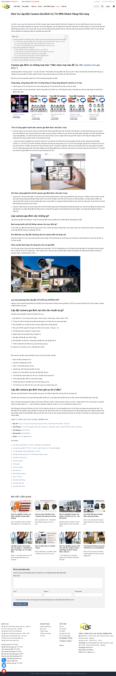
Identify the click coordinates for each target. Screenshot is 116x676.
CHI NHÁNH (97, 1)
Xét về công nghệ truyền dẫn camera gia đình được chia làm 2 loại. (35, 43)
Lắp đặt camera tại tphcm (37, 115)
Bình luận (16, 576)
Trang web (78, 591)
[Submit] (102, 6)
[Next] (104, 109)
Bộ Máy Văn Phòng (19, 480)
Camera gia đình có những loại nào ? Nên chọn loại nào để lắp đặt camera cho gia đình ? (40, 39)
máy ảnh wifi (17, 470)
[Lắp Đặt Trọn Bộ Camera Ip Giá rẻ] (96, 103)
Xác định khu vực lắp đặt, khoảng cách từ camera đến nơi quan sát (35, 52)
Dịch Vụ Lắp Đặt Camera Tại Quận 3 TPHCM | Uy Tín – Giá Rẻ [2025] (69, 516)
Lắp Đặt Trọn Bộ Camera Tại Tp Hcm (76, 115)
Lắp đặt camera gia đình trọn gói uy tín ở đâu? (27, 60)
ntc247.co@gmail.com (25, 436)
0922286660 (25, 433)
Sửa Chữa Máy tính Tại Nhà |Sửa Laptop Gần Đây (93, 515)
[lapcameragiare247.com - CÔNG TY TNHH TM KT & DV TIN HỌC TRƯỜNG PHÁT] (6, 6)
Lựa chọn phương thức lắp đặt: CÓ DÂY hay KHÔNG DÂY (32, 56)
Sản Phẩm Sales (49, 6)
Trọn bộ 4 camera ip (18, 114)
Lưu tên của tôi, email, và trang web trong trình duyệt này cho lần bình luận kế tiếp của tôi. (45, 600)
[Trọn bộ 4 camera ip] (19, 103)
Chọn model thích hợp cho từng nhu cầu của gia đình (31, 54)
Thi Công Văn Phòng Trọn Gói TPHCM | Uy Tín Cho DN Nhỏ (94, 547)
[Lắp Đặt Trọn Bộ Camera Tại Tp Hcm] (77, 103)
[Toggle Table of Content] (65, 36)
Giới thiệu (17, 6)
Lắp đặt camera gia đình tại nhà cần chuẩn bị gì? (28, 58)
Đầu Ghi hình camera (19, 474)
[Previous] (11, 109)
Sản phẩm (25, 6)
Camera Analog (18, 467)
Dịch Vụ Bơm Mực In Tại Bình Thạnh (45, 547)
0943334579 (25, 430)
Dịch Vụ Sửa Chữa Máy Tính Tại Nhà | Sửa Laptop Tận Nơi (45, 515)
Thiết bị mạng (44, 631)
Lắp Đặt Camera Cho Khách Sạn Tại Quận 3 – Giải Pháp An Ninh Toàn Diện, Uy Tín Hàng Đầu (21, 549)
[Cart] (114, 6)
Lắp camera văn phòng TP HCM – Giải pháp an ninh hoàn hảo (32, 445)
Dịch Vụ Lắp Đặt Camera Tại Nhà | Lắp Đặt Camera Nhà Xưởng (21, 516)
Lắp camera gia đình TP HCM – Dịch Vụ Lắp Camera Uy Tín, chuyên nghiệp (36, 448)
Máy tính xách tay (18, 483)
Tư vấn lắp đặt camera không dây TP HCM (26, 451)
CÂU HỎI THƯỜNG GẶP (108, 1)
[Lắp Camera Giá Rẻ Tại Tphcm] (58, 103)
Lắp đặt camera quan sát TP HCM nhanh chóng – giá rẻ (30, 454)
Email (46, 591)
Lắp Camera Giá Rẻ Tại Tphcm (57, 115)
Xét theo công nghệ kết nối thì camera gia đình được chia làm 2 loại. (35, 45)
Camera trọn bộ (18, 461)
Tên (15, 591)
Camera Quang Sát (45, 626)
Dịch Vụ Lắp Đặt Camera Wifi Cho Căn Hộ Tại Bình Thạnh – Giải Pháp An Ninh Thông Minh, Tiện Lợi (69, 549)
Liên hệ (63, 6)
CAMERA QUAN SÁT (20, 458)
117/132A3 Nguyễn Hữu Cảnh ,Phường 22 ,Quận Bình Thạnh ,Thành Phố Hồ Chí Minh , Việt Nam (51, 427)
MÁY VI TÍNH (17, 477)
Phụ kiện (42, 636)
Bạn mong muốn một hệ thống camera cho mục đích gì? (32, 50)
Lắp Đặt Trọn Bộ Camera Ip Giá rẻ (94, 115)
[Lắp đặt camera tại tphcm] (39, 103)
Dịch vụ (33, 6)
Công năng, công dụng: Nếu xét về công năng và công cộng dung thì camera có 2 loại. (40, 41)
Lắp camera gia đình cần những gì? (24, 48)
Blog (58, 6)
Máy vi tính (43, 629)
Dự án (40, 6)
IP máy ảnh (16, 464)
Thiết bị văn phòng (45, 633)
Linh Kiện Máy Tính (19, 486)
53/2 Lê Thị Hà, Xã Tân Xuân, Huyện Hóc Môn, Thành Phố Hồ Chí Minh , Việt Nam (44, 424)
